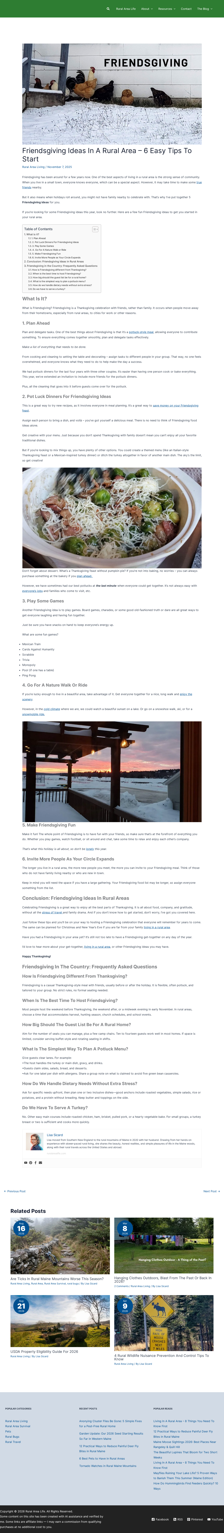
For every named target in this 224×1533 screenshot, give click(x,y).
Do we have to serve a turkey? (49, 289)
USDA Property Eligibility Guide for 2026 (44, 1352)
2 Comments (121, 1286)
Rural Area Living (33, 167)
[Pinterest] (30, 1163)
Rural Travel (13, 1442)
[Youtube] (25, 1163)
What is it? (32, 234)
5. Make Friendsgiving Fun (46, 253)
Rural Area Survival (55, 1283)
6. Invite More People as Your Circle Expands (56, 257)
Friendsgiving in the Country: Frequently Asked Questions (62, 265)
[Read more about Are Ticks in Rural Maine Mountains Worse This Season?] (60, 1245)
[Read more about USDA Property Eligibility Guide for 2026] (60, 1321)
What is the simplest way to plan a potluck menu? (59, 281)
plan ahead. (85, 576)
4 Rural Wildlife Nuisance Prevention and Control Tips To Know (161, 1357)
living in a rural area (157, 927)
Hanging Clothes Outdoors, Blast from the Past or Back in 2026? (163, 1280)
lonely (90, 849)
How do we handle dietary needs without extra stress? (62, 285)
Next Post (212, 1191)
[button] (108, 9)
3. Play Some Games (43, 246)
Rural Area (37, 1283)
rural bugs (73, 1283)
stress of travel (52, 912)
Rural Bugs (12, 1436)
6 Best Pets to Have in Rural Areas (102, 1458)
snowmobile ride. (33, 714)
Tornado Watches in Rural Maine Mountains (107, 1466)
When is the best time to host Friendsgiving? (57, 273)
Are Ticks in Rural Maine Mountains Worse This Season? (57, 1279)
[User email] (40, 1163)
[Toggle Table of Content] (93, 229)
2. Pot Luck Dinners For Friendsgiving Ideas (55, 242)
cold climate (52, 709)
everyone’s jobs (32, 591)
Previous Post (15, 1191)
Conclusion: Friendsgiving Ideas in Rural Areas (55, 261)
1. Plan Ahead (38, 238)
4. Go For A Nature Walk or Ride (49, 249)
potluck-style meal (141, 332)
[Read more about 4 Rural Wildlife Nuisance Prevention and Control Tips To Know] (164, 1322)
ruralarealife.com (56, 1153)
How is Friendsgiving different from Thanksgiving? (59, 269)
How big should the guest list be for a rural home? (59, 277)
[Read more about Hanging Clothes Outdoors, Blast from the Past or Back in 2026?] (164, 1245)
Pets (8, 1431)
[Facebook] (35, 1163)
